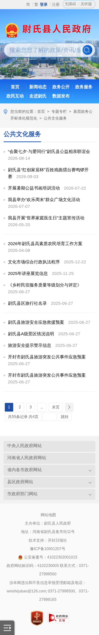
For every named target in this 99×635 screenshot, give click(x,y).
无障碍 (70, 4)
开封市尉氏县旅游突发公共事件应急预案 (47, 357)
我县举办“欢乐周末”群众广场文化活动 (44, 199)
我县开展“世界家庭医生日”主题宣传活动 (46, 218)
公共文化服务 (55, 118)
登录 (44, 4)
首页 (41, 111)
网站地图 (48, 515)
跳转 (64, 417)
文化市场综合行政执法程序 (34, 262)
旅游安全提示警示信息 (29, 345)
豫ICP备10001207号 (47, 549)
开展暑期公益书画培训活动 (34, 188)
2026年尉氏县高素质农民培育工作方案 (45, 243)
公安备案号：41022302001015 (50, 557)
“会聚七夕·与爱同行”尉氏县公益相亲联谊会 (49, 151)
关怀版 (86, 4)
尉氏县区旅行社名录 (27, 303)
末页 (56, 407)
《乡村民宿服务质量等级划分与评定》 (44, 285)
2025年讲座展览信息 (28, 273)
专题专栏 (59, 111)
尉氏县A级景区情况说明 (31, 333)
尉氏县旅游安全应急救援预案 (36, 322)
